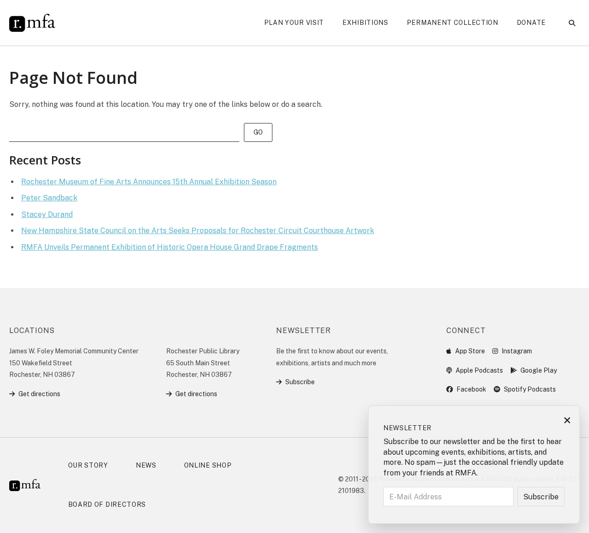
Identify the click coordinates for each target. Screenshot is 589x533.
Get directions (39, 394)
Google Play (538, 370)
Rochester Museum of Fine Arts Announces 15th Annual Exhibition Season (149, 181)
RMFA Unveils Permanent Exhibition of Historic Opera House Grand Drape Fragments (169, 247)
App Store (470, 351)
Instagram (517, 351)
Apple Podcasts (479, 370)
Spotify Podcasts (530, 389)
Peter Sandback (49, 197)
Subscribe (300, 382)
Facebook (471, 389)
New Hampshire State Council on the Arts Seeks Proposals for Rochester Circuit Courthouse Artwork (197, 230)
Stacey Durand (47, 214)
